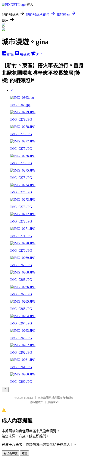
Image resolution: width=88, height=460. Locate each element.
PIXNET (29, 397)
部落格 (25, 55)
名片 (39, 55)
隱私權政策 (36, 402)
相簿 (11, 55)
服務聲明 (53, 402)
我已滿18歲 (10, 453)
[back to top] (5, 389)
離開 (24, 453)
